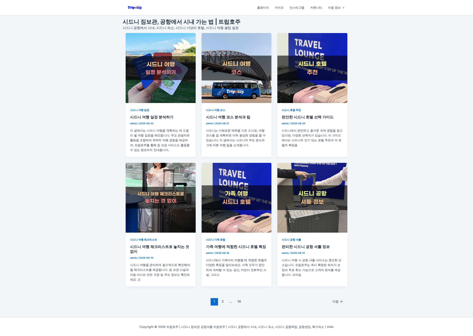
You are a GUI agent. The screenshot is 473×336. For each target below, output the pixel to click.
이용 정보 (334, 7)
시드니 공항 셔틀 (291, 239)
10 (239, 301)
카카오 (279, 7)
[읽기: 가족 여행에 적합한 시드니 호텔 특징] (237, 198)
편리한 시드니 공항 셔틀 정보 (306, 246)
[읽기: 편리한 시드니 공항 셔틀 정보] (312, 198)
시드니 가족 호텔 (215, 239)
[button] (342, 7)
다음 (337, 301)
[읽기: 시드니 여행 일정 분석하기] (161, 68)
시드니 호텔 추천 (291, 110)
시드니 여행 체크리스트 (143, 239)
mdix (330, 327)
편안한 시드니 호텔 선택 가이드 (308, 117)
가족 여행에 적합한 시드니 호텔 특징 (236, 246)
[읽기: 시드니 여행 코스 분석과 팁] (237, 68)
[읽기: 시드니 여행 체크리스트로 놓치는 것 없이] (161, 198)
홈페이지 (263, 7)
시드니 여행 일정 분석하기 (151, 117)
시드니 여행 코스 (215, 110)
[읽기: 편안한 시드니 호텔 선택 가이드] (312, 68)
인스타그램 (297, 7)
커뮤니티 (316, 7)
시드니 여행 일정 (139, 110)
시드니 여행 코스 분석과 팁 (228, 117)
